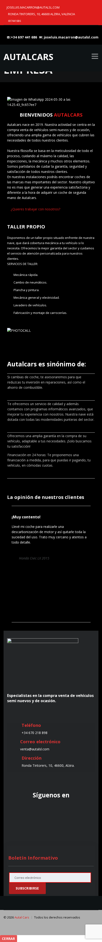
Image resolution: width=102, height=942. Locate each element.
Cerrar (8, 938)
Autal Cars (21, 917)
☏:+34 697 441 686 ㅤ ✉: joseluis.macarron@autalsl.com (52, 37)
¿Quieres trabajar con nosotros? (35, 209)
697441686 (14, 21)
